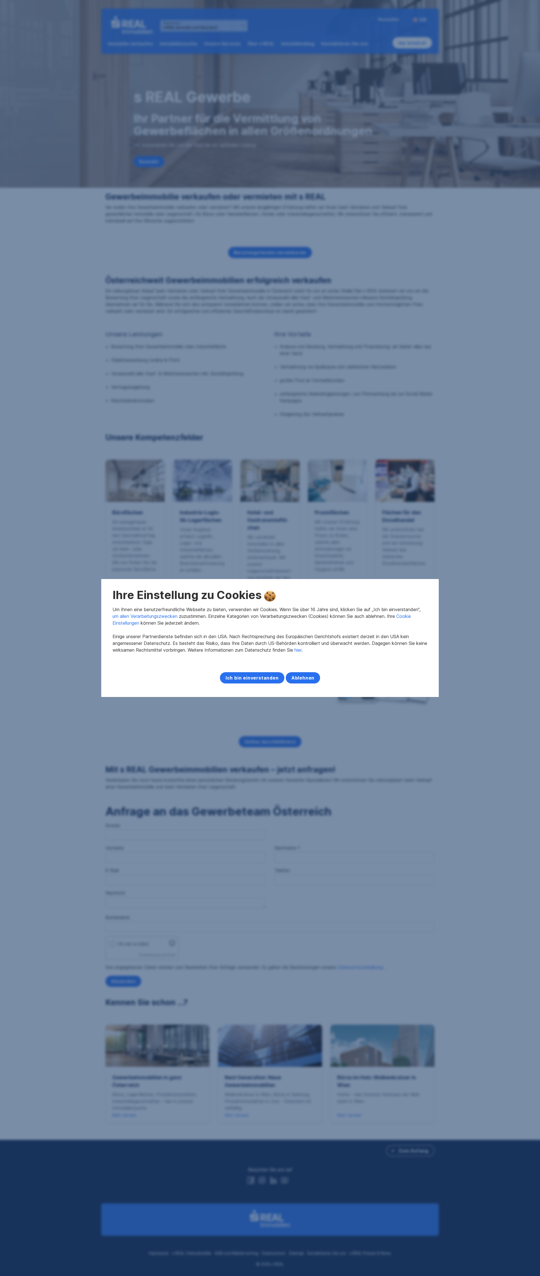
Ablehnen (302, 678)
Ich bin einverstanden (252, 678)
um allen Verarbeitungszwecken (144, 616)
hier (298, 650)
